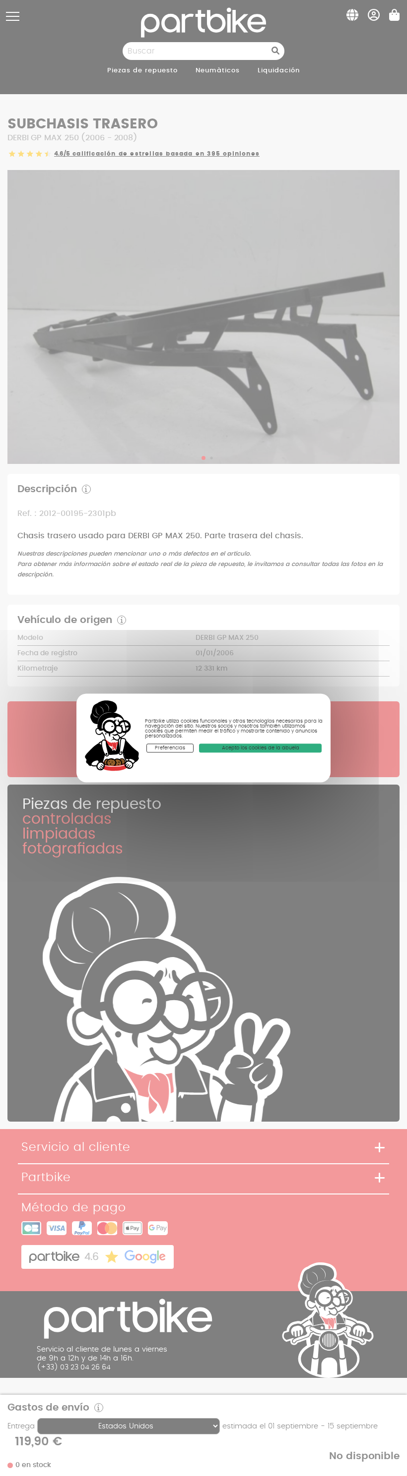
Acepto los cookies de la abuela (260, 747)
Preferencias (170, 747)
